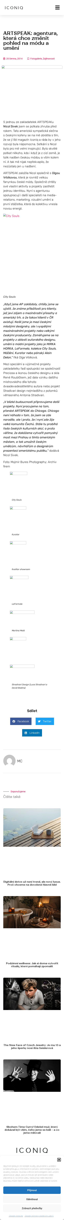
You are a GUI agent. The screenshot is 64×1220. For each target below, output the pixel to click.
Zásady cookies (16, 1216)
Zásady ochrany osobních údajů (39, 1216)
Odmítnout (32, 1199)
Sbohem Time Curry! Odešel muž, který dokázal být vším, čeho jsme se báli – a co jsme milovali (32, 1129)
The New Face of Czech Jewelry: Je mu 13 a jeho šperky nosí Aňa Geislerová (32, 1047)
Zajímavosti (49, 58)
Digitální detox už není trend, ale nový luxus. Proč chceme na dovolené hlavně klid (32, 883)
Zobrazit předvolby (32, 1208)
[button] (59, 1159)
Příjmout (32, 1190)
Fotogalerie (36, 58)
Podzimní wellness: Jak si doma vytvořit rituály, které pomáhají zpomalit (32, 965)
